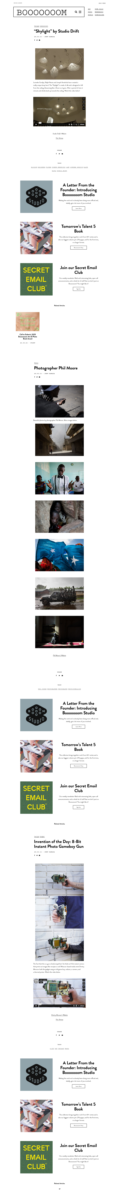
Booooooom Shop (78, 247)
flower (48, 167)
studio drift (62, 170)
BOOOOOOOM (42, 11)
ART (89, 9)
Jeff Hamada (50, 36)
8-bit (52, 1048)
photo (67, 1048)
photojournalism (74, 689)
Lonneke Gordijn (76, 167)
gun (56, 1048)
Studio (90, 14)
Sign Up (78, 289)
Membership (99, 12)
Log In (100, 3)
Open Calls (99, 9)
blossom (34, 167)
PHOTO (90, 12)
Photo (36, 363)
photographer (52, 689)
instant (61, 1048)
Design (36, 26)
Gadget (42, 836)
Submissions (99, 14)
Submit (104, 3)
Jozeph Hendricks (58, 167)
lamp (68, 167)
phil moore (42, 689)
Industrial (44, 26)
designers (41, 167)
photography (63, 689)
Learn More (79, 208)
